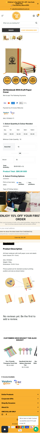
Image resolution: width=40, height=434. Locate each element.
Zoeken (36, 23)
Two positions (31, 183)
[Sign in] (34, 15)
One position (21, 183)
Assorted (7, 147)
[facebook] (6, 414)
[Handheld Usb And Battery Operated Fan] (25, 352)
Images (11, 30)
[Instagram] (2, 414)
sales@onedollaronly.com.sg (20, 9)
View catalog (3, 16)
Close (38, 3)
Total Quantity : (6, 166)
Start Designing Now (29, 30)
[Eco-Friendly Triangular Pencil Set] (10, 352)
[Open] (4, 429)
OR (20, 153)
